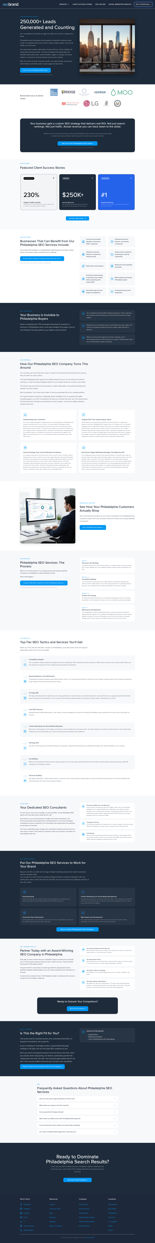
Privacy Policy (90, 1238)
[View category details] (53, 179)
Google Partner (84, 1226)
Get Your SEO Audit (76, 218)
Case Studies (83, 1213)
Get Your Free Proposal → (77, 1008)
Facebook (27, 1204)
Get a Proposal (29, 1226)
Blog (51, 1213)
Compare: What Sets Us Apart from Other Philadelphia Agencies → (44, 583)
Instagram (27, 1209)
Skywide (52, 1217)
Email (25, 1217)
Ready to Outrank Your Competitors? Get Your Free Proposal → (42, 1066)
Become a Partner (56, 1226)
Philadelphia (112, 1213)
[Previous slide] (127, 168)
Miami (110, 1226)
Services (63, 4)
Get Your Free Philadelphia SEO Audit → (35, 70)
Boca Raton (112, 1209)
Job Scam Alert (55, 1209)
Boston (110, 1230)
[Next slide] (133, 168)
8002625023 (28, 1230)
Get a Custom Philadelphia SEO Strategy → (77, 929)
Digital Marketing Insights (120, 4)
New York (111, 1217)
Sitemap (52, 1222)
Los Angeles (112, 1222)
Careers (52, 1204)
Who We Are (100, 4)
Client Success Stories (82, 4)
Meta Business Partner (87, 1217)
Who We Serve (84, 1209)
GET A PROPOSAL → (143, 4)
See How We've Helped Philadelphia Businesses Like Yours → (42, 258)
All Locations (112, 1204)
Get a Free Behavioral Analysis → (93, 527)
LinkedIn (27, 1213)
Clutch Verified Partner (87, 1222)
